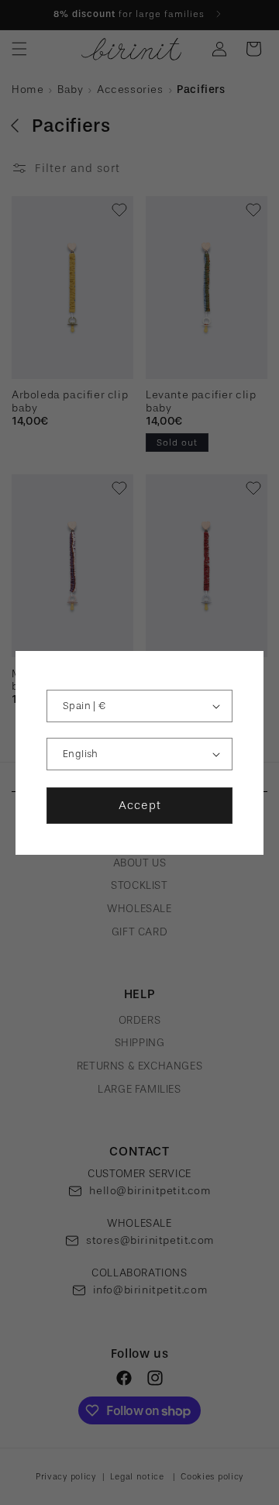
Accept (140, 805)
